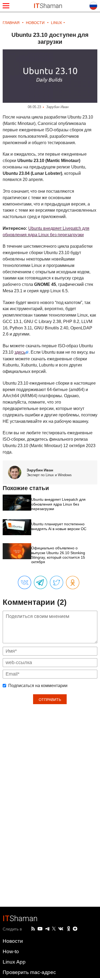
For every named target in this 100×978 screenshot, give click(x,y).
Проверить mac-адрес (29, 972)
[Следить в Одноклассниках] (68, 929)
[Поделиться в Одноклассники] (72, 583)
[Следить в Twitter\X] (54, 929)
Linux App (14, 962)
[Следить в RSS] (33, 929)
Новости (13, 941)
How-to (11, 951)
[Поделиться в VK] (24, 583)
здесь (19, 352)
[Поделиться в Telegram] (40, 583)
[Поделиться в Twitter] (56, 583)
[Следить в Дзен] (75, 929)
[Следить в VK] (60, 929)
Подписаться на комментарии (37, 686)
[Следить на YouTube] (40, 929)
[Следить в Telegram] (47, 929)
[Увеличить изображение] (50, 76)
